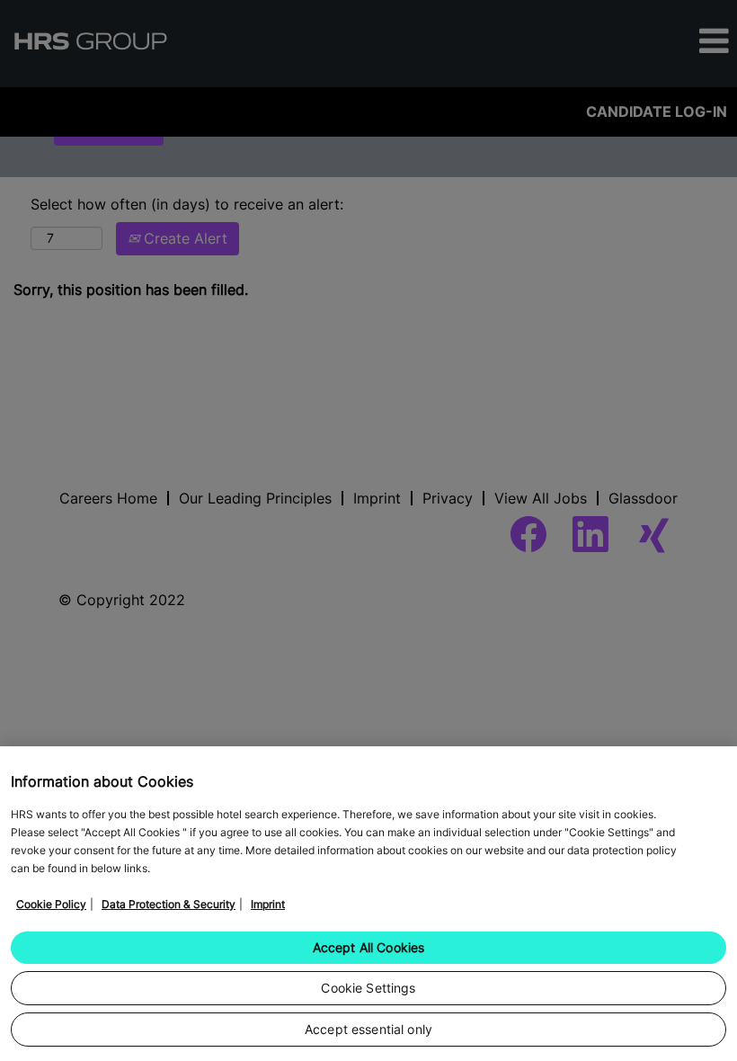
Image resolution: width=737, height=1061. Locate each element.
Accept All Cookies (369, 947)
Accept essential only (368, 1029)
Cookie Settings (368, 987)
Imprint (268, 904)
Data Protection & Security (168, 904)
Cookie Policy (51, 904)
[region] (368, 903)
